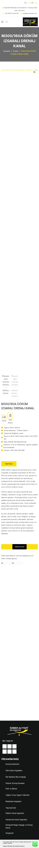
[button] (34, 72)
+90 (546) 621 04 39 (11, 13)
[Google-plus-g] (4, 751)
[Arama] (7, 21)
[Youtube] (9, 751)
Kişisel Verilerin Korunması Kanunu (13, 846)
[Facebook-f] (4, 746)
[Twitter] (9, 746)
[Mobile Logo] (30, 21)
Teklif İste (8, 464)
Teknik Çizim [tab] (19, 547)
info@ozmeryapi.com (30, 13)
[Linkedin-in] (14, 751)
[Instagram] (14, 746)
